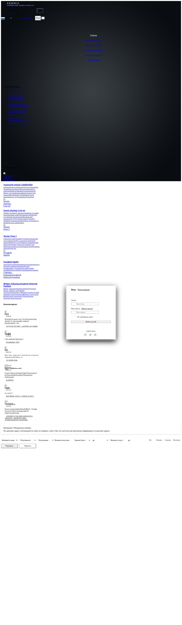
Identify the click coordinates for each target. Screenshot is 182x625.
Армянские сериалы (93, 40)
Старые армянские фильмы (18, 120)
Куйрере (10, 380)
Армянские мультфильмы (17, 123)
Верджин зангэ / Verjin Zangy (20, 396)
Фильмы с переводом (93, 55)
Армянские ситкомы (16, 96)
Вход (38, 18)
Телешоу (11, 115)
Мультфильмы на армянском (18, 106)
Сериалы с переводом (93, 50)
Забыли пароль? (87, 308)
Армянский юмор (15, 118)
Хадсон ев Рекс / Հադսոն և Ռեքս (22, 326)
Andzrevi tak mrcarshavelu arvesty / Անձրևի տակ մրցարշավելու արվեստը (19, 418)
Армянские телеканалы (17, 112)
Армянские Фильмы (93, 45)
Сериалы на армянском (17, 104)
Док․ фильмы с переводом (18, 110)
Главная (93, 35)
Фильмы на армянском (16, 101)
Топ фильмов (93, 60)
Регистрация (84, 289)
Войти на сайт (91, 322)
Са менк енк (11, 360)
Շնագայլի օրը (13, 342)
